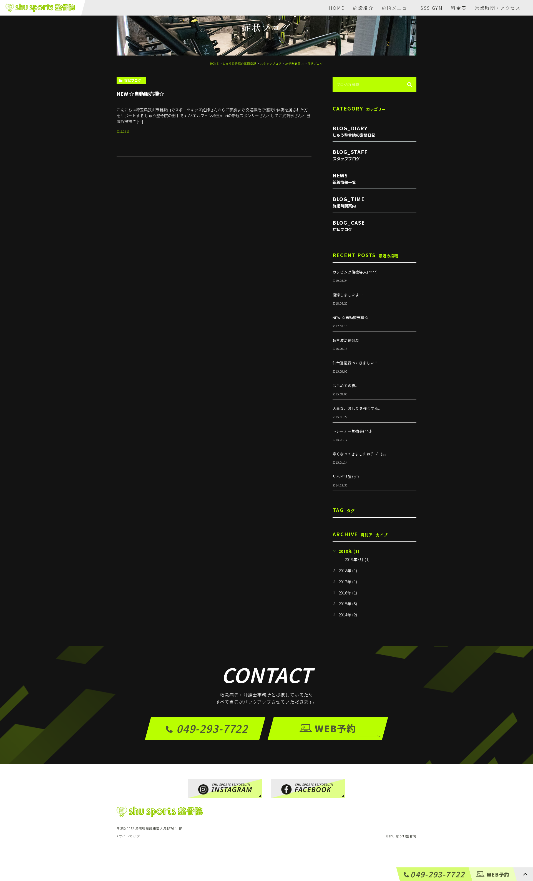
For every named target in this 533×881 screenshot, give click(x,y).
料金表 (458, 7)
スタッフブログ (270, 63)
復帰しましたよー (348, 294)
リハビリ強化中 (346, 476)
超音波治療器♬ (346, 340)
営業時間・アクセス (498, 7)
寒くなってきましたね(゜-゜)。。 (361, 453)
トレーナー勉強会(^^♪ (353, 431)
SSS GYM (432, 7)
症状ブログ (315, 63)
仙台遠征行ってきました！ (355, 362)
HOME (337, 7)
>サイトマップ (128, 836)
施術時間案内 (294, 63)
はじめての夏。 (346, 385)
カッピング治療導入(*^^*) (355, 272)
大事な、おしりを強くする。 (357, 408)
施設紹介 (363, 7)
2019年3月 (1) (357, 560)
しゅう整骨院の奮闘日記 (239, 63)
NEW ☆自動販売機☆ (140, 93)
